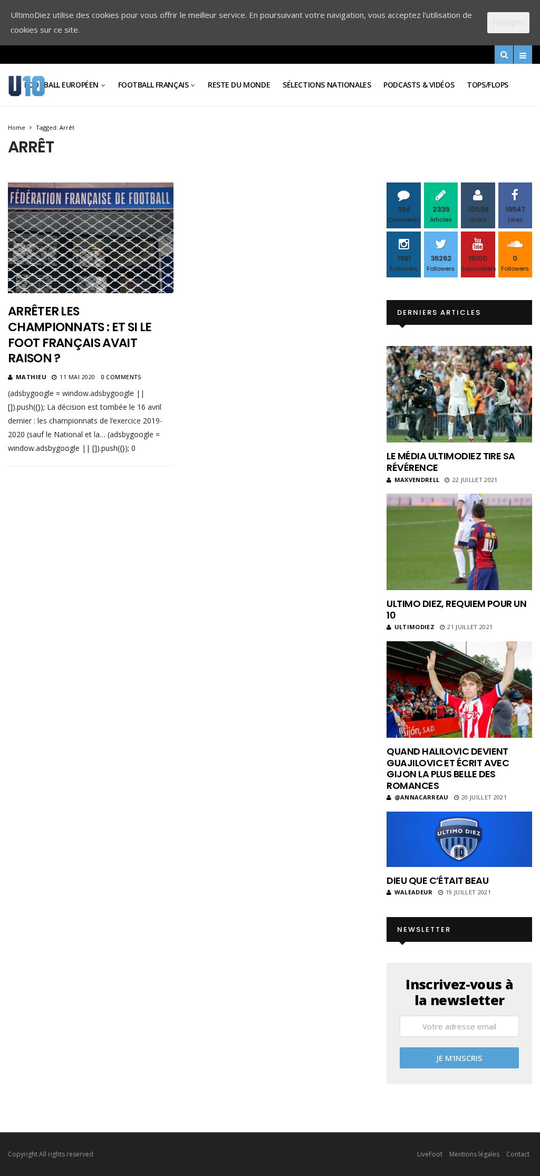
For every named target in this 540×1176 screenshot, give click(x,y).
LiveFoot (429, 1154)
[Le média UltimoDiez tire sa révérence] (459, 394)
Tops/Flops (487, 85)
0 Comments (121, 377)
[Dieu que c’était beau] (459, 839)
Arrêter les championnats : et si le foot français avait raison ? (79, 335)
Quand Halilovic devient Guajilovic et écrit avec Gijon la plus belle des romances (448, 768)
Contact (517, 1154)
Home (16, 127)
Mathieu (31, 377)
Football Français (153, 85)
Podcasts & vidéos (418, 85)
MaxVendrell (416, 480)
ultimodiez (414, 627)
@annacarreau (421, 797)
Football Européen (61, 85)
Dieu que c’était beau (437, 880)
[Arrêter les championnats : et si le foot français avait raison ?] (90, 237)
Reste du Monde (239, 85)
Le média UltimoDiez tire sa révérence (451, 461)
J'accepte (508, 22)
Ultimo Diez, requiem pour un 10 (456, 609)
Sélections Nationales (327, 85)
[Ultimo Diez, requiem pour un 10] (459, 542)
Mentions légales (474, 1154)
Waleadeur (413, 892)
